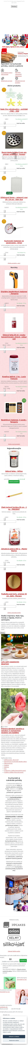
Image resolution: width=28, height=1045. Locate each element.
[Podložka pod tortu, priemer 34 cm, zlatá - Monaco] (14, 581)
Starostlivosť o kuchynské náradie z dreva (15, 761)
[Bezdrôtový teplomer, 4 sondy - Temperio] (14, 407)
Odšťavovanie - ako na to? (11, 760)
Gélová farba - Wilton (14, 471)
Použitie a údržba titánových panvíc (13, 772)
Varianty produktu (14, 481)
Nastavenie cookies (14, 1040)
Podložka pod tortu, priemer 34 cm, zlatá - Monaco (14, 595)
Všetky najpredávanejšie (14, 612)
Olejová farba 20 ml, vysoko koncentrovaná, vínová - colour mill (14, 337)
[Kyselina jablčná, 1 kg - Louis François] (14, 364)
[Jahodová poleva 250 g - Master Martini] (14, 536)
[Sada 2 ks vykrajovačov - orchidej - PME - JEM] (14, 97)
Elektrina (6, 767)
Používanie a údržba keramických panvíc (15, 770)
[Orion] (14, 931)
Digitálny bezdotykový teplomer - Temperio (14, 292)
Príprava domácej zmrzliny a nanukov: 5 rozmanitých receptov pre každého (12, 731)
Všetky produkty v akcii (14, 263)
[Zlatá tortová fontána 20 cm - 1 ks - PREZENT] (14, 495)
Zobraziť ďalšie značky (14, 951)
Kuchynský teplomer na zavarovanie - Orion (14, 242)
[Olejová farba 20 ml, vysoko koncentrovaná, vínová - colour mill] (14, 322)
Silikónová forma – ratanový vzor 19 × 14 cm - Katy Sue (14, 198)
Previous (14, 6)
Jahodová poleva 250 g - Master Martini (14, 550)
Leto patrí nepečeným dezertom (10, 663)
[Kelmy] (14, 938)
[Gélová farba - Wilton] (14, 459)
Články (2, 633)
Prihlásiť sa (23, 960)
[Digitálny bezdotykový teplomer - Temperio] (14, 279)
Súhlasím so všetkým (14, 1036)
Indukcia (6, 765)
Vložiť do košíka (21, 123)
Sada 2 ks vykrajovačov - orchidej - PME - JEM (14, 110)
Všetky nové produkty (14, 444)
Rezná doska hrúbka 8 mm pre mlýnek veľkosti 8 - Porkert (14, 153)
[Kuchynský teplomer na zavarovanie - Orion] (14, 228)
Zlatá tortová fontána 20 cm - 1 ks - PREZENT (14, 508)
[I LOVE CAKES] (18, 925)
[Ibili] (6, 925)
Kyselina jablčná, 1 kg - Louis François (14, 378)
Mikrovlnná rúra (8, 763)
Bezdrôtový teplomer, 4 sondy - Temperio (14, 421)
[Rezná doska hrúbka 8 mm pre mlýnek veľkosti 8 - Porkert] (14, 140)
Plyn (5, 769)
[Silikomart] (14, 944)
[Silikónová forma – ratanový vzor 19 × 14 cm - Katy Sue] (14, 185)
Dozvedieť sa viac (22, 979)
